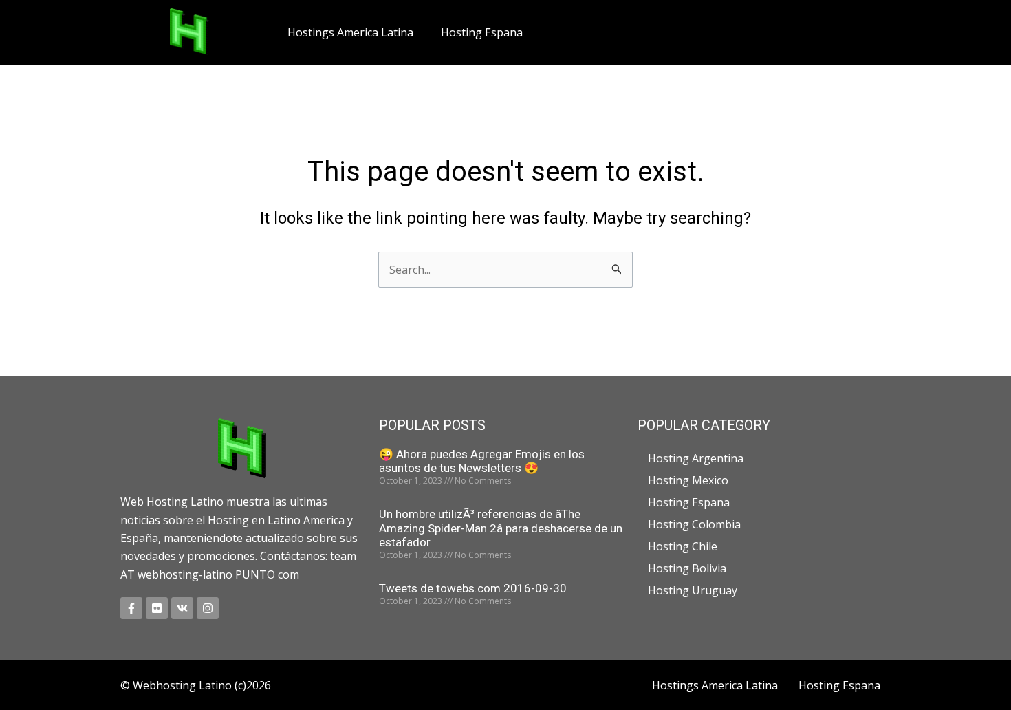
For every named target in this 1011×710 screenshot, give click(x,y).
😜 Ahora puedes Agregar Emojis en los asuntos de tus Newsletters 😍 (482, 461)
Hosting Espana (482, 32)
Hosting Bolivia (687, 568)
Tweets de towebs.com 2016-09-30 (473, 588)
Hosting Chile (682, 546)
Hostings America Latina (350, 32)
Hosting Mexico (688, 480)
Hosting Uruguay (692, 590)
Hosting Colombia (694, 524)
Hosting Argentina (695, 458)
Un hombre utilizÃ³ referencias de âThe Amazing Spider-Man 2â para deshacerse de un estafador (500, 528)
